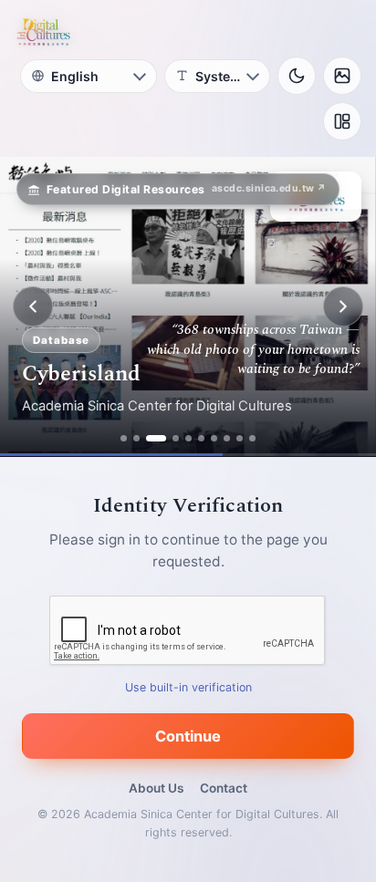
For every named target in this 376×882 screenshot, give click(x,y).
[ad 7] (214, 438)
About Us (156, 788)
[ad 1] (123, 438)
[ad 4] (175, 438)
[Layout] (342, 121)
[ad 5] (188, 438)
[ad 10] (252, 438)
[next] (343, 306)
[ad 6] (201, 438)
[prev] (33, 306)
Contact (223, 788)
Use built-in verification (188, 687)
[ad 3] (156, 438)
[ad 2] (136, 438)
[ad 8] (227, 438)
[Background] (342, 76)
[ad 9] (239, 438)
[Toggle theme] (296, 76)
